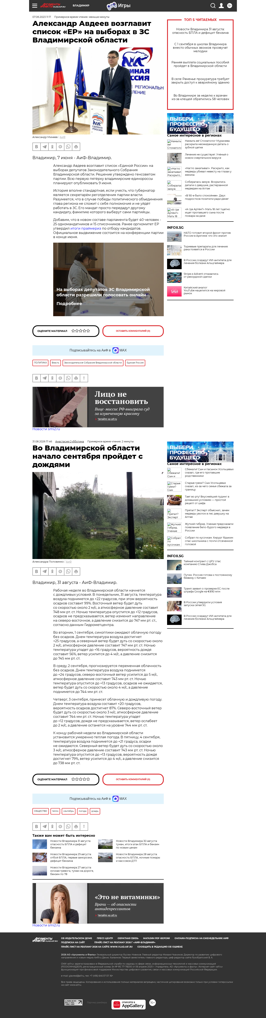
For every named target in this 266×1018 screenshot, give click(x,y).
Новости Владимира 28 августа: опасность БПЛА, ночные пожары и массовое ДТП (138, 857)
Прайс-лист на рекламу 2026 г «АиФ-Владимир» (124, 942)
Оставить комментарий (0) (133, 331)
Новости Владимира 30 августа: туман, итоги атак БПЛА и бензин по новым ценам (137, 844)
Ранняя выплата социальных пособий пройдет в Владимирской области (200, 64)
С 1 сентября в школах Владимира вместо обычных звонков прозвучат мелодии (200, 47)
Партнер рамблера (97, 1002)
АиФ (62, 137)
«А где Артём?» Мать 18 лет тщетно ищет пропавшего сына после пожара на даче (207, 212)
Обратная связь (128, 938)
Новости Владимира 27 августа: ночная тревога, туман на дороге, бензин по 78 (72, 871)
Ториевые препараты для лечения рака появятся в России (206, 248)
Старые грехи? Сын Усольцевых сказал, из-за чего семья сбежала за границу (208, 486)
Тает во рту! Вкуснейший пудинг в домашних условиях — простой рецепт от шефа (207, 500)
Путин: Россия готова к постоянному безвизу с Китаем (208, 576)
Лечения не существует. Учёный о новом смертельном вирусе (206, 156)
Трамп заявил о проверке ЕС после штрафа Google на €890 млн (206, 590)
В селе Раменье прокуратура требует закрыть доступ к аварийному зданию (200, 80)
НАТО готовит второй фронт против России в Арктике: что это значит (207, 234)
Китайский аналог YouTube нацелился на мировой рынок (204, 290)
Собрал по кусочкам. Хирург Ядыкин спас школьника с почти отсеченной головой (209, 541)
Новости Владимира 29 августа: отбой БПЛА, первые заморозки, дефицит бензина (71, 857)
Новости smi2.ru (46, 429)
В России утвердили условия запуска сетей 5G (203, 604)
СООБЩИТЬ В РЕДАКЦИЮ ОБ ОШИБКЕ (160, 946)
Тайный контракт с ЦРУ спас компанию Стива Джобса (202, 563)
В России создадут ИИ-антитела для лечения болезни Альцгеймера (208, 262)
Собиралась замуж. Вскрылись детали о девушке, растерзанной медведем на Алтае (206, 185)
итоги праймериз (85, 228)
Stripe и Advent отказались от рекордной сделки (201, 275)
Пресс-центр (105, 938)
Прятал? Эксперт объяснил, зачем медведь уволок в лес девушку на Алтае (207, 513)
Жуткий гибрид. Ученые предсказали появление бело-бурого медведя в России (209, 527)
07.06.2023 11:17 (41, 16)
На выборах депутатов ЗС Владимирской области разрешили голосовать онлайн (103, 292)
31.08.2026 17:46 (42, 441)
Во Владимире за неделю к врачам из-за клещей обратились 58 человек (200, 97)
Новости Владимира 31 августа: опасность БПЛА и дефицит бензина (200, 31)
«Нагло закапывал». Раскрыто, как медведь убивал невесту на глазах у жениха (208, 171)
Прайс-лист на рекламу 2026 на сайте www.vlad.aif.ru (97, 946)
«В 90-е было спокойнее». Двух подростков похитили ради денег (207, 197)
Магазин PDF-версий (156, 938)
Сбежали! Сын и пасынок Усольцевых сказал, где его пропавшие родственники (209, 472)
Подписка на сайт (73, 942)
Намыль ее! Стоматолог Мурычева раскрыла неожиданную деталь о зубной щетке (207, 144)
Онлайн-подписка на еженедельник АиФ (202, 938)
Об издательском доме (76, 938)
